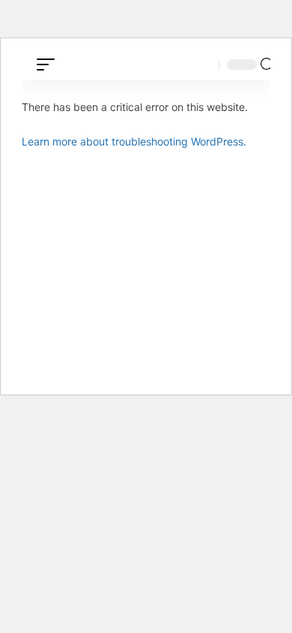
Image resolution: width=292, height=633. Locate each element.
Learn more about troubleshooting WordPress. (134, 141)
